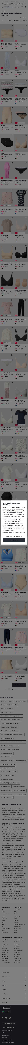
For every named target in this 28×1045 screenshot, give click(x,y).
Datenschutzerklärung (14, 532)
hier (21, 528)
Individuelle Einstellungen (14, 536)
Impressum (22, 532)
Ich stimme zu (14, 540)
